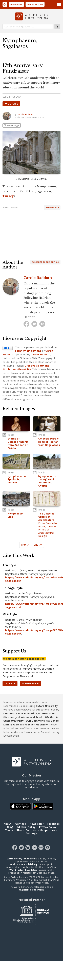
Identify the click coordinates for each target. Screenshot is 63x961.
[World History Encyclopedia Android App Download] (42, 806)
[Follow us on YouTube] (48, 849)
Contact (20, 823)
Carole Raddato (25, 114)
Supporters (47, 830)
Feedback (53, 823)
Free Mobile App (35, 4)
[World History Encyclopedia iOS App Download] (20, 806)
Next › (25, 544)
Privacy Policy (47, 827)
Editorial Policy (26, 827)
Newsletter (37, 823)
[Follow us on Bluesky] (28, 849)
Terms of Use (13, 830)
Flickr (18, 350)
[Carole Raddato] (26, 324)
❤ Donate (11, 103)
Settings (31, 833)
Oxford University (47, 705)
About (7, 823)
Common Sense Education (20, 713)
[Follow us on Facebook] (15, 849)
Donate (10, 683)
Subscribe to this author (45, 262)
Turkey (8, 196)
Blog (10, 827)
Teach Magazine (38, 724)
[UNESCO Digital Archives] (31, 913)
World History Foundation (21, 858)
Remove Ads (52, 207)
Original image (32, 350)
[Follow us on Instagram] (41, 849)
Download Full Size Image (31, 179)
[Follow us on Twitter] (22, 849)
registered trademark (31, 889)
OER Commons (35, 720)
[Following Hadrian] (42, 324)
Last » (38, 544)
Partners (31, 830)
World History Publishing (23, 864)
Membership (16, 4)
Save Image (11, 125)
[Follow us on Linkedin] (35, 849)
